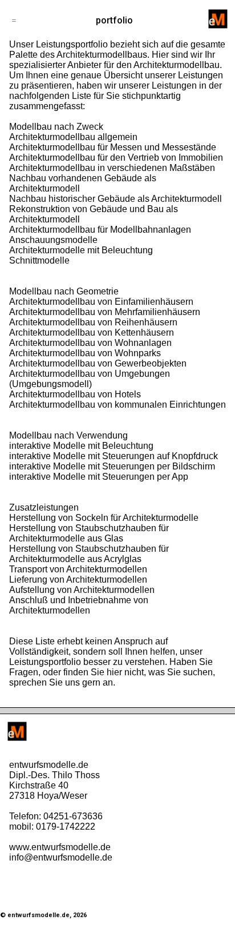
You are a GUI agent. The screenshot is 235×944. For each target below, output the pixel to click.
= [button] (14, 20)
